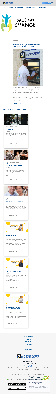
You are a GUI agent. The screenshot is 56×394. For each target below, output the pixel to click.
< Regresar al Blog (17, 103)
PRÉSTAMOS (28, 341)
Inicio (5, 7)
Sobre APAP (7, 367)
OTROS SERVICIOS (28, 349)
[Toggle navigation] (52, 3)
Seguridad (13, 367)
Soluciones (10, 7)
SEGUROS (28, 347)
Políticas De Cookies (34, 369)
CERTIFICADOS (28, 344)
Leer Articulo (11, 143)
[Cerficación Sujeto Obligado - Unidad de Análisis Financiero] (17, 379)
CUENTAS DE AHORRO (28, 336)
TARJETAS (28, 339)
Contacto (49, 367)
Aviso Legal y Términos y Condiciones (26, 367)
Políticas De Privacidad (23, 369)
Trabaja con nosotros (41, 367)
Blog (16, 7)
